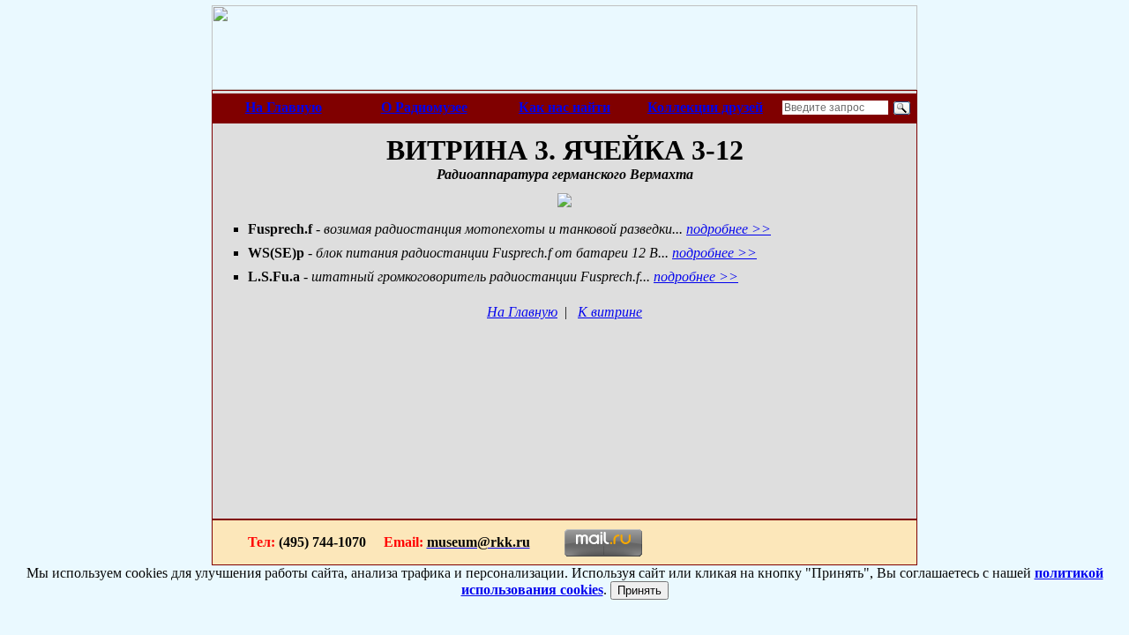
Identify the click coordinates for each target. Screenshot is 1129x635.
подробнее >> (728, 228)
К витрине (610, 311)
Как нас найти (564, 107)
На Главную (283, 107)
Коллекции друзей (705, 107)
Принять (639, 590)
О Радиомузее (424, 107)
